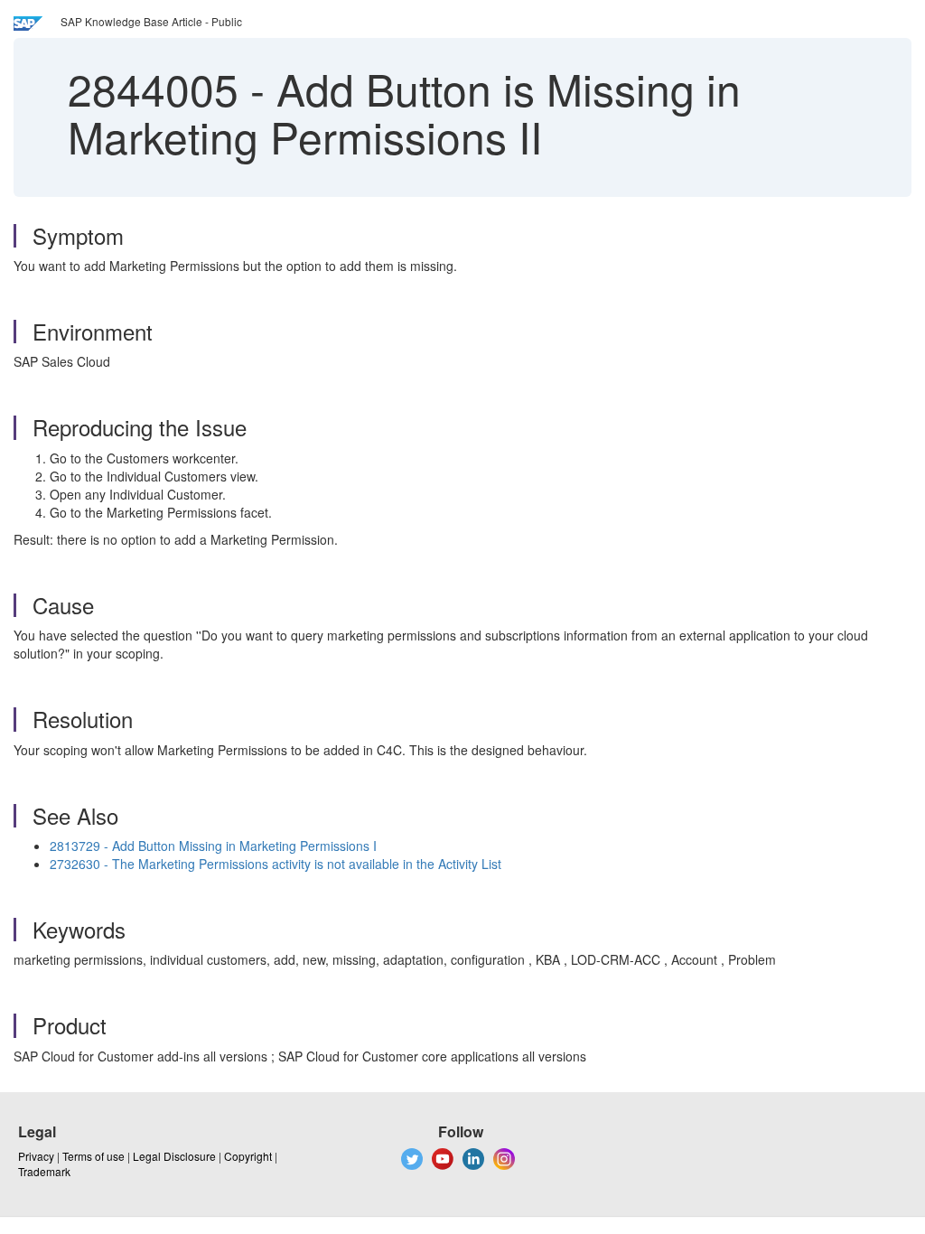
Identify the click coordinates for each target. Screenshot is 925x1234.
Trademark (44, 1171)
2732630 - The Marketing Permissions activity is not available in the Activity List (275, 864)
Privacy (36, 1156)
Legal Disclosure (174, 1156)
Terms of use (93, 1156)
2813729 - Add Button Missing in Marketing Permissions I (213, 846)
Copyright (248, 1156)
